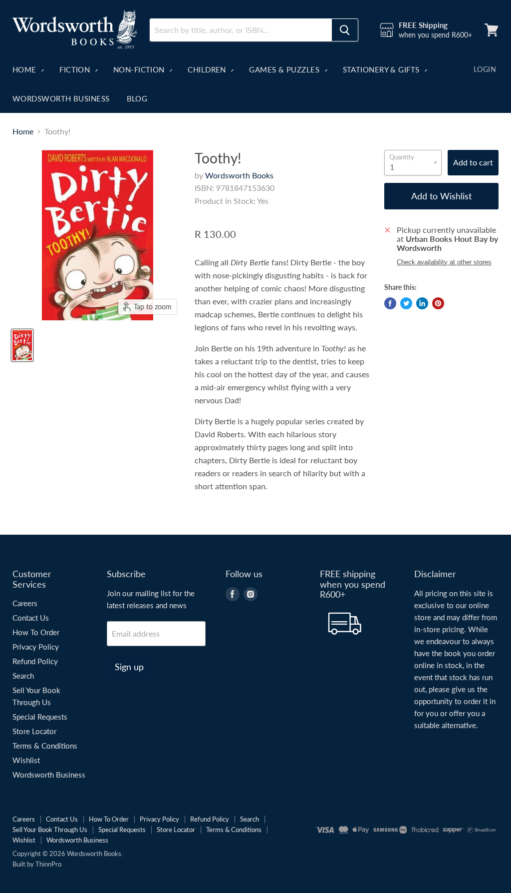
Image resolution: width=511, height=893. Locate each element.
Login (485, 69)
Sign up (129, 666)
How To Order (35, 632)
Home (25, 69)
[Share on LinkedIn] (422, 303)
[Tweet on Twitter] (406, 303)
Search (23, 675)
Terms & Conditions (44, 745)
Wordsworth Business (61, 98)
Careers (24, 603)
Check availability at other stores (444, 262)
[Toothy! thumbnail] (22, 345)
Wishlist (26, 760)
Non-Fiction (140, 69)
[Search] (344, 29)
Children (208, 69)
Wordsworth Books (239, 175)
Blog (137, 98)
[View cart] (492, 29)
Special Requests (39, 716)
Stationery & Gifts (382, 69)
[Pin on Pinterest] (438, 303)
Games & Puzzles (285, 69)
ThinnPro (48, 864)
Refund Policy (35, 661)
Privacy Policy (35, 646)
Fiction (75, 69)
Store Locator (34, 731)
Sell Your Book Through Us (49, 830)
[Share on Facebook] (390, 303)
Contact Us (30, 617)
